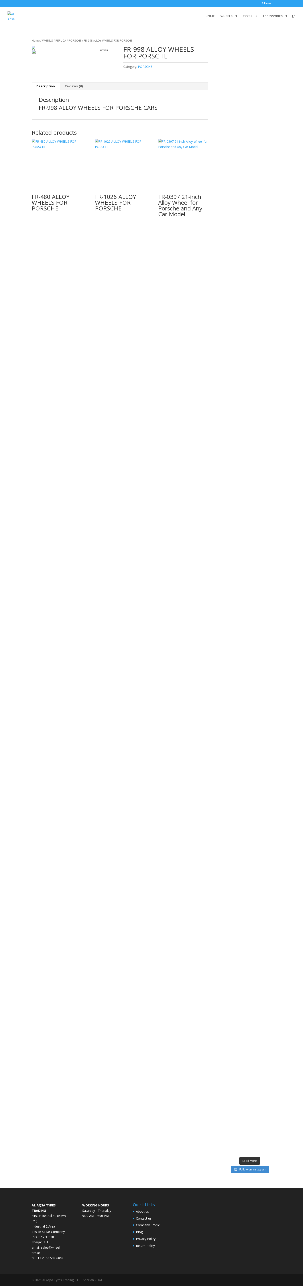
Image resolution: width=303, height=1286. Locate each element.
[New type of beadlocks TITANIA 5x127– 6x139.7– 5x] (255, 218)
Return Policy (145, 1246)
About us (142, 1211)
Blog (139, 1232)
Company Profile (148, 1225)
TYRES (247, 16)
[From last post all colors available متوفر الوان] (243, 535)
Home (36, 40)
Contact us (144, 1218)
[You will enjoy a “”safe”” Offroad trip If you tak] (255, 585)
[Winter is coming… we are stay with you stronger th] (255, 942)
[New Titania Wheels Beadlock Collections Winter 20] (266, 889)
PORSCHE (75, 40)
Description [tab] (45, 86)
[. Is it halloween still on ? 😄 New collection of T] (266, 229)
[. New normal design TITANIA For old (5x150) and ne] (266, 603)
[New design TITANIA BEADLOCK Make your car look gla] (232, 622)
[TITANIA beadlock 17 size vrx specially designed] (243, 981)
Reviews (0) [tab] (74, 86)
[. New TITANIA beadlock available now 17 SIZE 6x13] (232, 976)
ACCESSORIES (272, 16)
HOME (210, 16)
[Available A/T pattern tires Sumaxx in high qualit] (243, 239)
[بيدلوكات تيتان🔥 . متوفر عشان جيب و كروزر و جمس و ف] (232, 149)
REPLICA (60, 40)
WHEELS (226, 16)
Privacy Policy (145, 1239)
